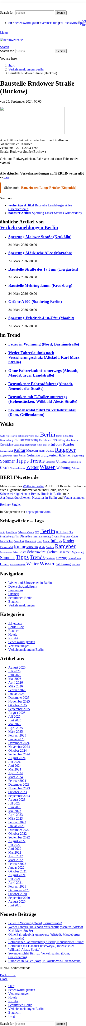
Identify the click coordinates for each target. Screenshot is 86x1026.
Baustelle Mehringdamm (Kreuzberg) (40, 285)
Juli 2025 (14, 716)
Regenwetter (6, 456)
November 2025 (19, 701)
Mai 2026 (14, 679)
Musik (42, 450)
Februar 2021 (17, 886)
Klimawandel (6, 451)
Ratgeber (65, 450)
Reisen (22, 455)
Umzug (61, 461)
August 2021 (16, 875)
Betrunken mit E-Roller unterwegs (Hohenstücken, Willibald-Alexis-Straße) (42, 399)
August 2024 (16, 758)
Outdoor (50, 451)
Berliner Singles (10, 504)
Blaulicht (14, 601)
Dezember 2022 (18, 830)
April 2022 (15, 856)
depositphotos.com (38, 512)
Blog (70, 435)
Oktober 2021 (17, 871)
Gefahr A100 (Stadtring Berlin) (35, 301)
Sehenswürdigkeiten (27, 23)
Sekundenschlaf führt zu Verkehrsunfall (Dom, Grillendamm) (42, 412)
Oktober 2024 (17, 750)
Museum (32, 450)
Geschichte (6, 444)
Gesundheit (19, 445)
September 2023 (19, 796)
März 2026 (15, 686)
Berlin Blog (62, 435)
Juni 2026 (14, 675)
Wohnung (63, 468)
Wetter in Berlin (33, 486)
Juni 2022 (14, 848)
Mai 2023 (14, 811)
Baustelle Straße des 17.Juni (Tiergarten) (43, 269)
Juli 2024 (14, 762)
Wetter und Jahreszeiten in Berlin (30, 582)
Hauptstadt (30, 444)
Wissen (48, 467)
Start (11, 986)
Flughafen (65, 440)
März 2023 (15, 818)
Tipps (22, 461)
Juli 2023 (14, 803)
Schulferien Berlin (20, 598)
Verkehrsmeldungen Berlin (29, 227)
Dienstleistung (29, 440)
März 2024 (15, 777)
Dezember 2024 (18, 743)
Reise (15, 456)
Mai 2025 (14, 724)
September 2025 (19, 709)
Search (60, 12)
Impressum (15, 590)
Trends (37, 461)
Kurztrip (76, 23)
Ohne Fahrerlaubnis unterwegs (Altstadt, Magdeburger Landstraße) (43, 372)
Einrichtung (45, 440)
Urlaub (4, 468)
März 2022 (15, 860)
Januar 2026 (16, 694)
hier (6, 177)
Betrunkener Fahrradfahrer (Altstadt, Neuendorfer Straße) (40, 386)
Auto (2, 435)
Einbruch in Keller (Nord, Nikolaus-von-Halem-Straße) (44, 961)
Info (54, 444)
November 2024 (19, 746)
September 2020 (19, 898)
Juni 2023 (14, 807)
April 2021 (15, 882)
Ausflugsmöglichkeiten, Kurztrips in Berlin (28, 497)
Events (55, 440)
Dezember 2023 (18, 784)
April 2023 (15, 814)
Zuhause (76, 468)
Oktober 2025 (17, 705)
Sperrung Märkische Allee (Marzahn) (40, 253)
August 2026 (16, 667)
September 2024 (19, 754)
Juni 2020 (14, 905)
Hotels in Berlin (51, 493)
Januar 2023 (16, 826)
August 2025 (16, 712)
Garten (74, 440)
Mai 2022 (14, 852)
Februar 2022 (17, 864)
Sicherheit (64, 455)
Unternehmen (74, 462)
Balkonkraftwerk (26, 436)
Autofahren (11, 436)
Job (60, 445)
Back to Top (8, 975)
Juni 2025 (14, 720)
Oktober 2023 (17, 792)
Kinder (68, 444)
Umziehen (50, 462)
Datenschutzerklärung (22, 586)
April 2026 (15, 682)
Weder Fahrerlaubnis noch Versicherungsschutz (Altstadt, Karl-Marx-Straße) (44, 357)
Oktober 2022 (17, 833)
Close (4, 979)
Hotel (39, 444)
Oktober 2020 (17, 894)
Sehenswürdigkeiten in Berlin (19, 493)
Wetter (32, 467)
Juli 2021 (14, 879)
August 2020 (16, 901)
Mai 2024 (14, 769)
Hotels (66, 23)
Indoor (46, 445)
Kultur (19, 450)
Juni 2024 (14, 765)
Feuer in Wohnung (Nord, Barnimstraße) (43, 344)
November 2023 (19, 788)
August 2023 (16, 799)
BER (37, 436)
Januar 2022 (16, 867)
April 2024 (15, 773)
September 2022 (19, 837)
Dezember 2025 (18, 697)
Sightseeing (78, 455)
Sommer (7, 461)
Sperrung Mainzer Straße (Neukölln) (39, 237)
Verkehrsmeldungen (21, 605)
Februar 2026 (17, 690)
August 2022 (16, 841)
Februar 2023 (17, 822)
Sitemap (13, 594)
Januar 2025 (16, 739)
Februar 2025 (17, 735)
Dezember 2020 (18, 890)
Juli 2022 (14, 845)
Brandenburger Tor (9, 440)
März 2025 (15, 731)
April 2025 (15, 728)
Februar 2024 (17, 780)
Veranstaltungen (51, 23)
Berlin (47, 434)
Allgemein (15, 623)
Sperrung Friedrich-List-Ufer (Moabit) (41, 318)
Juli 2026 (14, 671)
